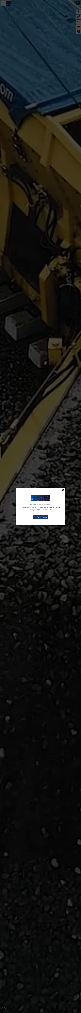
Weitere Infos (42, 517)
